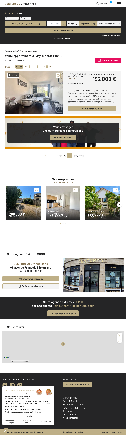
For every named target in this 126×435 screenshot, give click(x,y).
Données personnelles (73, 432)
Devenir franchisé (71, 401)
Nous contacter (70, 417)
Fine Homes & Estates (74, 407)
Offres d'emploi (70, 397)
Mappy (26, 361)
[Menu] (119, 3)
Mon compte (105, 3)
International (69, 414)
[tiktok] (19, 385)
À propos (67, 411)
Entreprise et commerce (75, 404)
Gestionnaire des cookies (113, 432)
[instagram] (12, 385)
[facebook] (4, 385)
